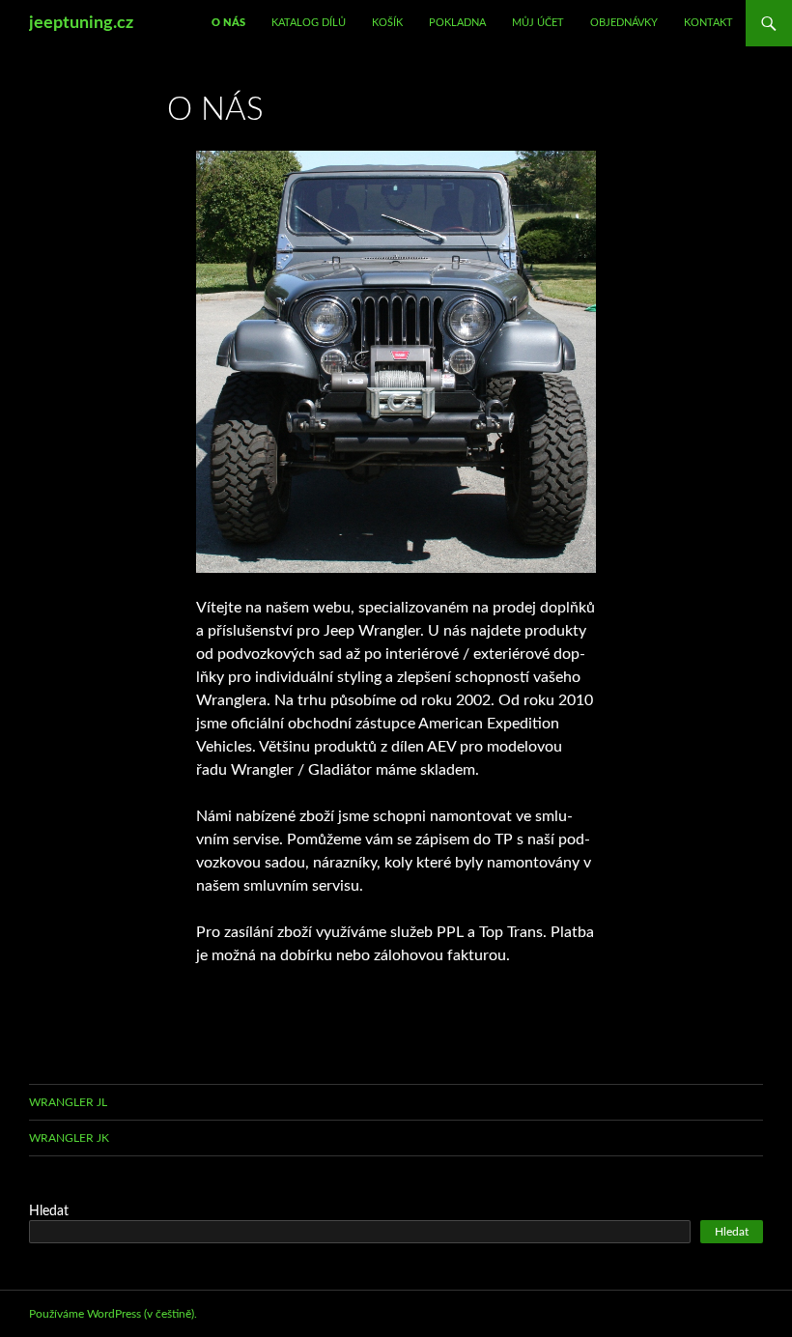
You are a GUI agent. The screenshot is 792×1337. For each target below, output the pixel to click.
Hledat (49, 1211)
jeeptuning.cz (81, 23)
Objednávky (624, 22)
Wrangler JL (68, 1102)
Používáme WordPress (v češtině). (113, 1314)
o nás (228, 22)
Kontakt (708, 22)
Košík (387, 22)
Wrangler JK (69, 1138)
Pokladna (457, 22)
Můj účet (538, 22)
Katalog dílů (308, 22)
